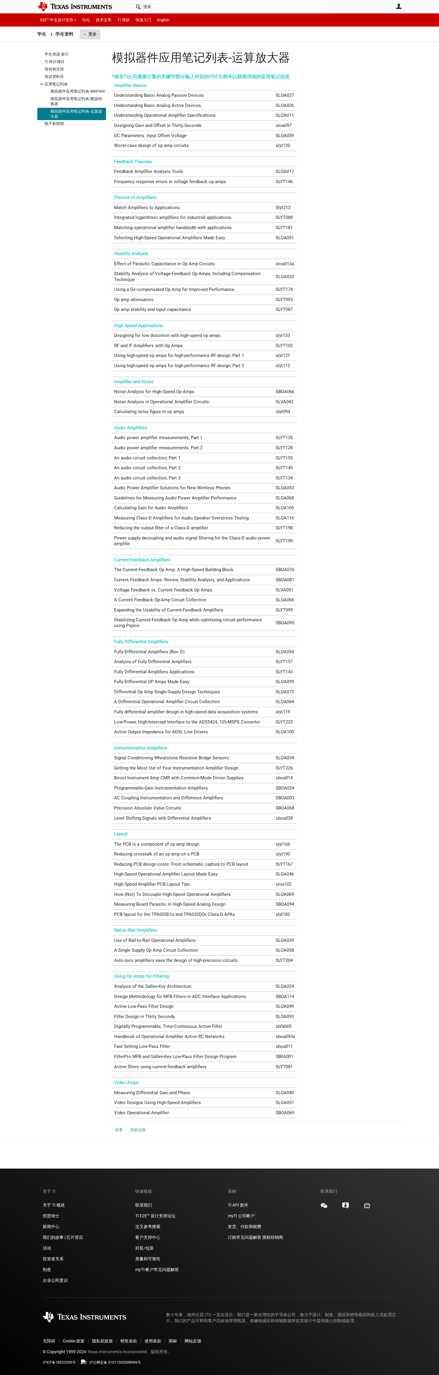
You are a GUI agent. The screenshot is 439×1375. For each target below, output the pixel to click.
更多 (92, 34)
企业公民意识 (55, 1280)
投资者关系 (53, 1258)
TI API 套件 (238, 1205)
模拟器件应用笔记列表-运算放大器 (76, 114)
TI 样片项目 (54, 61)
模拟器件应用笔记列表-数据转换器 (76, 101)
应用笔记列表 (56, 83)
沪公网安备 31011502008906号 (115, 1362)
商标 (173, 1341)
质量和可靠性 (148, 1258)
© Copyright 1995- (64, 1351)
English (163, 20)
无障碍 (49, 1341)
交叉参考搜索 (147, 1226)
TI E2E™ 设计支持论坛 (155, 1215)
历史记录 (138, 1130)
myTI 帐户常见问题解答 (157, 1269)
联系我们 (143, 1205)
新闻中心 (51, 1226)
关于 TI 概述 (54, 1205)
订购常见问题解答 (244, 1237)
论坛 (86, 20)
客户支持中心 (147, 1237)
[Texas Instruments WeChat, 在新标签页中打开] (324, 1207)
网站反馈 (193, 1341)
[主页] (79, 6)
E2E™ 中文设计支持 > (58, 20)
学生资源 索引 (56, 54)
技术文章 (103, 20)
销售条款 (128, 1341)
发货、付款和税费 (244, 1226)
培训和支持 (54, 69)
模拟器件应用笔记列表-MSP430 (77, 91)
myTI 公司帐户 (241, 1215)
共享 (119, 1130)
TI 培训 (123, 20)
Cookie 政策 (74, 1341)
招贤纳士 (51, 1215)
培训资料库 (54, 76)
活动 (47, 1248)
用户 (399, 6)
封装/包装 (144, 1248)
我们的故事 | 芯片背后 (63, 1237)
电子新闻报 (54, 123)
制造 (47, 1269)
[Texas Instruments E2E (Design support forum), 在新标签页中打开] (345, 1207)
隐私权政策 (102, 1341)
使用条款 (153, 1341)
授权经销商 (272, 1237)
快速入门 (143, 20)
